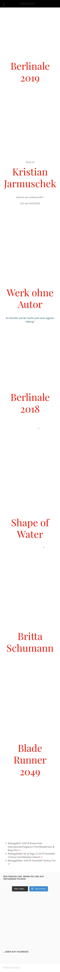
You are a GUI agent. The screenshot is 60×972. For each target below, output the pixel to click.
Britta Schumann (30, 641)
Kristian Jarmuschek (30, 177)
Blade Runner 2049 (30, 759)
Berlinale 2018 (30, 402)
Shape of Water (30, 528)
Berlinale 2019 (30, 71)
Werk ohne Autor (30, 298)
